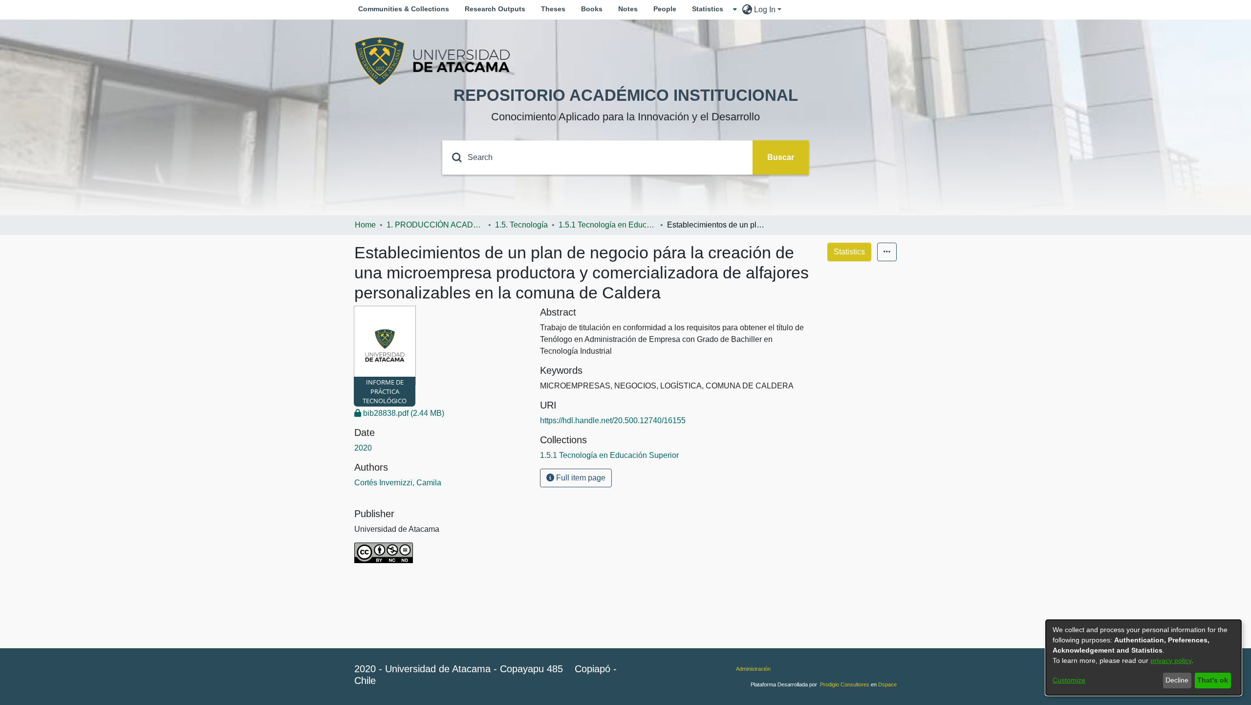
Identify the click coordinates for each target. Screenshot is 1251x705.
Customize (1069, 680)
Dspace (887, 684)
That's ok (1212, 680)
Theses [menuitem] (553, 9)
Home (365, 225)
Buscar (780, 157)
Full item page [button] (579, 478)
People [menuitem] (664, 9)
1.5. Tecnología (521, 225)
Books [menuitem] (592, 9)
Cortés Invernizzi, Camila (397, 482)
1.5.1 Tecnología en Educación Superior (607, 225)
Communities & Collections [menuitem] (403, 9)
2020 (363, 448)
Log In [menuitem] (765, 9)
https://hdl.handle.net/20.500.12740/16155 (613, 420)
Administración (753, 669)
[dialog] (1143, 657)
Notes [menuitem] (628, 9)
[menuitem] (710, 9)
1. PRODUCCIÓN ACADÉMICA (435, 225)
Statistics (849, 252)
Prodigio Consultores (844, 684)
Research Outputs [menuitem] (495, 9)
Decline (1176, 680)
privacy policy (1170, 660)
